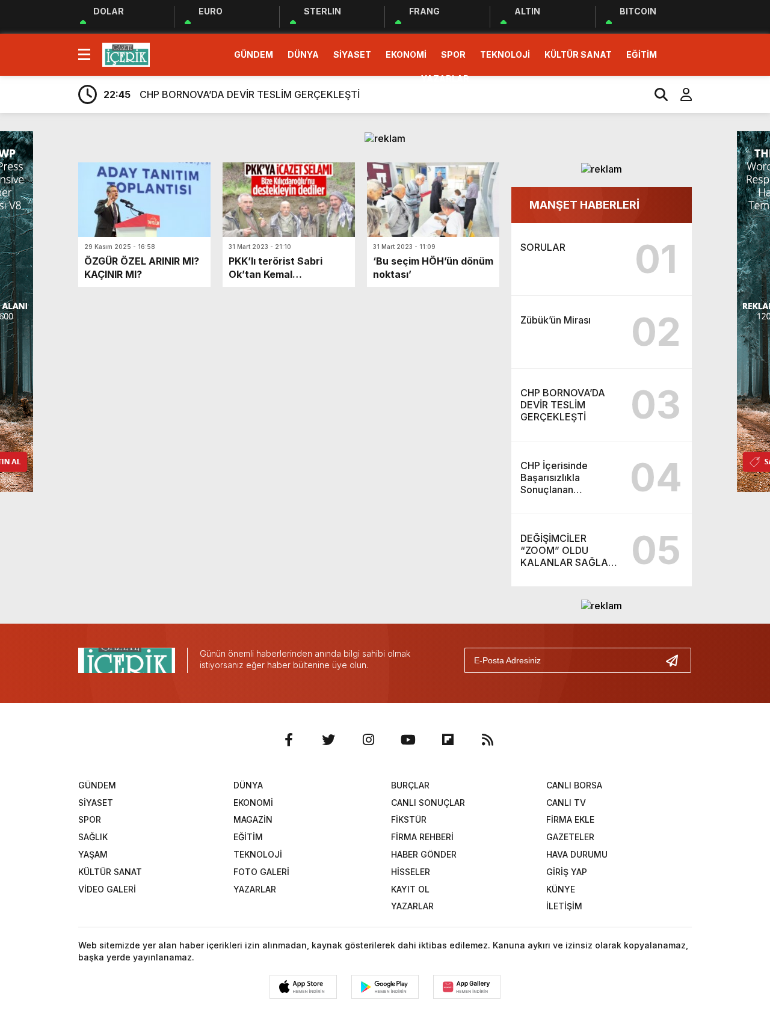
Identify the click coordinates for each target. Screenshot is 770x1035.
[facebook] (288, 739)
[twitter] (328, 739)
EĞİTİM (641, 54)
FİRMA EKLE (570, 819)
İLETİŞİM (564, 906)
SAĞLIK (93, 837)
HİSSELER (410, 872)
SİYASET (352, 54)
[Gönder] (676, 660)
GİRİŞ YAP (566, 872)
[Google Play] (385, 987)
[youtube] (407, 739)
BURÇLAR (410, 785)
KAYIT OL (410, 889)
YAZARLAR (445, 78)
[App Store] (303, 987)
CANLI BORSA (574, 785)
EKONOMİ (406, 54)
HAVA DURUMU (577, 854)
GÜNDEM (253, 54)
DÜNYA (303, 54)
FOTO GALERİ (261, 872)
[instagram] (368, 739)
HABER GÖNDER (424, 854)
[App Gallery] (466, 987)
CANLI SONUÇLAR (428, 802)
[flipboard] (447, 739)
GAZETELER (570, 837)
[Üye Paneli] (680, 94)
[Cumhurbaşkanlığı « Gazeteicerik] (126, 54)
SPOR (453, 54)
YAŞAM (93, 854)
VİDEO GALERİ (107, 889)
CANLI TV (566, 802)
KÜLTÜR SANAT (578, 54)
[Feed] (487, 739)
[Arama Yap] (656, 94)
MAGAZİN (253, 819)
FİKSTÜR (409, 819)
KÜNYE (560, 889)
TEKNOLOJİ (505, 54)
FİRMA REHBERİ (422, 837)
